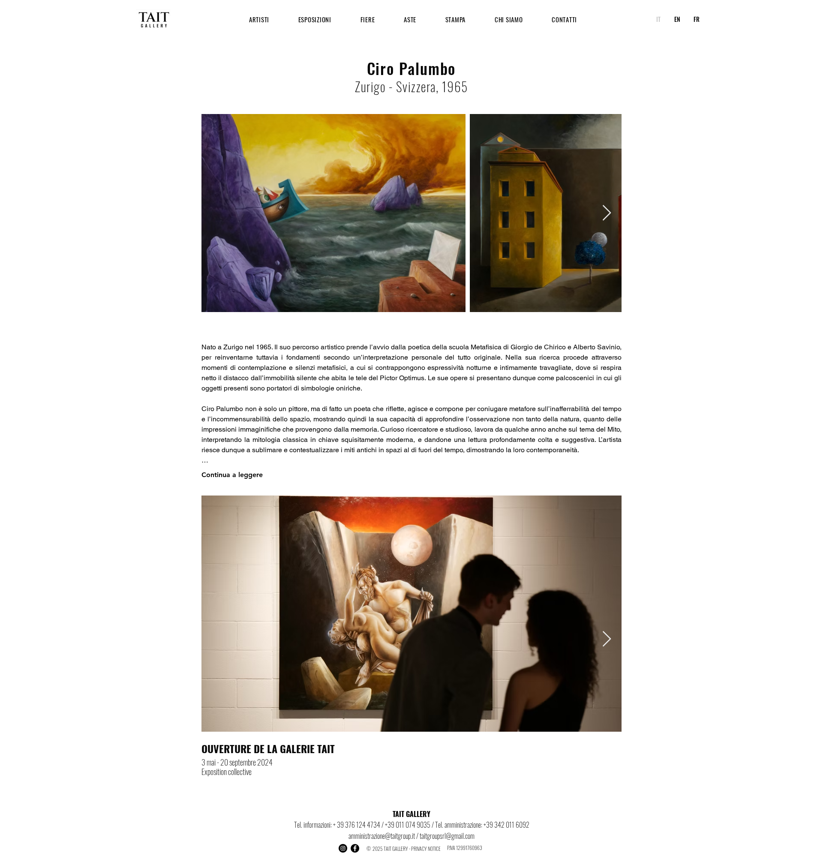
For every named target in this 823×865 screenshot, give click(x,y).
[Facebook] (355, 848)
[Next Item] (607, 213)
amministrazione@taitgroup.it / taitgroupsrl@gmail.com (411, 836)
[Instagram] (343, 848)
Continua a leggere (232, 475)
